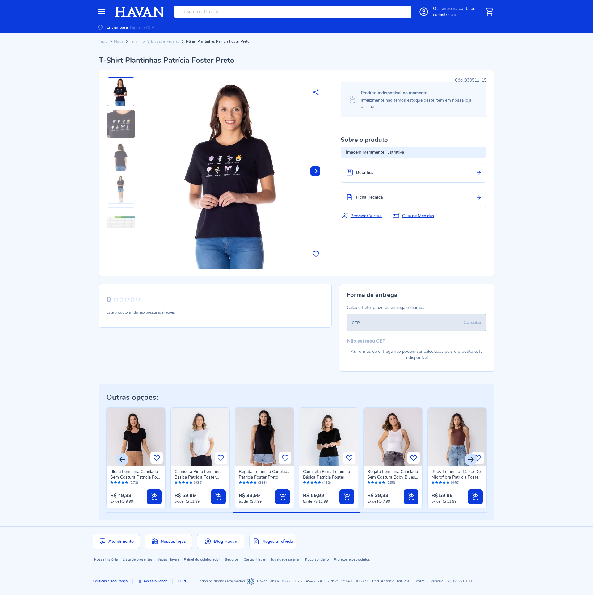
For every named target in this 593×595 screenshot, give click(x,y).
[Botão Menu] (101, 12)
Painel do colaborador (202, 559)
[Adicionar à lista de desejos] (316, 254)
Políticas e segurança (110, 581)
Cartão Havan (255, 559)
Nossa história (106, 559)
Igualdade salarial (285, 559)
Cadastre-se (444, 15)
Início (104, 41)
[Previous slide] (122, 459)
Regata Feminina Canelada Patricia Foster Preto (264, 474)
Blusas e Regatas (165, 41)
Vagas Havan (168, 559)
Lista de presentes (138, 559)
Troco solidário (317, 559)
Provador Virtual (366, 216)
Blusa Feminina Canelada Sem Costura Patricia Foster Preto (135, 477)
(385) (262, 482)
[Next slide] (315, 171)
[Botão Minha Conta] (424, 12)
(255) (390, 482)
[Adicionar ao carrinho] (154, 496)
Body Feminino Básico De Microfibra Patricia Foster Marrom (456, 477)
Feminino (137, 41)
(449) (455, 482)
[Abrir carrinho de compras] (489, 12)
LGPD (183, 581)
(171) (133, 482)
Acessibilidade (155, 581)
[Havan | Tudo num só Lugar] (139, 12)
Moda (119, 41)
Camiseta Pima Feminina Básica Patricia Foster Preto (326, 477)
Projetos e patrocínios (352, 559)
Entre (455, 8)
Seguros (232, 559)
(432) (198, 482)
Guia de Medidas (418, 216)
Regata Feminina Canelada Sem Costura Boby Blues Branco (392, 477)
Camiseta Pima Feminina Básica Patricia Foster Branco (198, 477)
